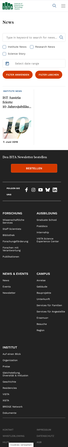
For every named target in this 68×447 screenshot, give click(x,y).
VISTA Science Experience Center (48, 240)
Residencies (10, 388)
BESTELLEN (34, 168)
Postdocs (42, 226)
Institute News (17, 46)
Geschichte (9, 381)
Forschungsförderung (15, 241)
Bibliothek (9, 235)
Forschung (12, 213)
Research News (45, 46)
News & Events (15, 273)
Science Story (16, 53)
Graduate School (47, 219)
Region (40, 330)
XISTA (6, 400)
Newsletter (9, 292)
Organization (10, 360)
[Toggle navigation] (63, 6)
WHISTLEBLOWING (13, 436)
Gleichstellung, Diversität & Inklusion (15, 374)
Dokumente (9, 412)
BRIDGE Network (12, 406)
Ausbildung (47, 213)
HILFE (6, 442)
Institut (10, 347)
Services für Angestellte (51, 311)
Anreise (41, 280)
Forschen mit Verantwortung (11, 249)
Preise (6, 366)
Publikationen (11, 256)
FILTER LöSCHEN (49, 74)
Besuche (42, 324)
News (6, 280)
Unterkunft (43, 299)
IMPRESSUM (44, 429)
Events (7, 286)
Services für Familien (49, 305)
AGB (39, 442)
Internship (43, 232)
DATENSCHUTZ (45, 436)
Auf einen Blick (12, 354)
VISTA (6, 394)
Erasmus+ (42, 317)
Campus (43, 273)
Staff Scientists (12, 228)
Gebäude (42, 286)
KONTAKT (8, 429)
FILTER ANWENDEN (17, 74)
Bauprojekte (44, 292)
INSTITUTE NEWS (12, 91)
